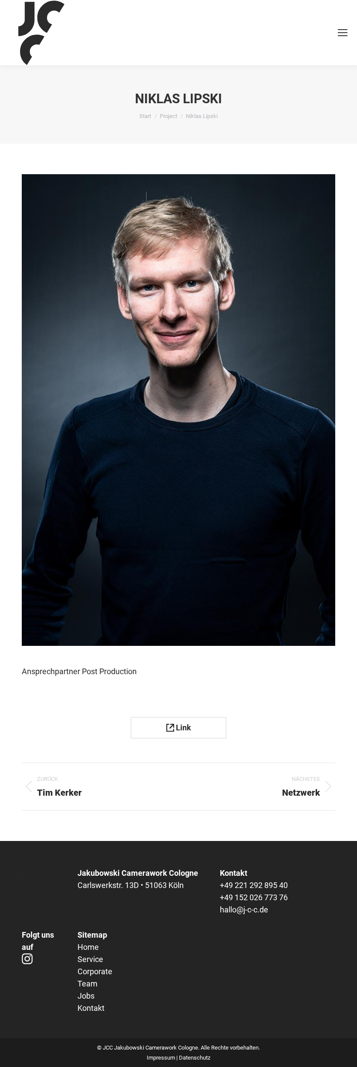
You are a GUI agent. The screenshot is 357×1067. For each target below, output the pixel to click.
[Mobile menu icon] (342, 32)
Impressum (161, 1057)
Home (88, 947)
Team (87, 983)
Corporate (94, 971)
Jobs (85, 995)
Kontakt (90, 1008)
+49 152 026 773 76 (254, 897)
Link (182, 727)
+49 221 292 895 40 (254, 885)
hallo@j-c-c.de (244, 909)
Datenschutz (194, 1057)
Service (90, 959)
